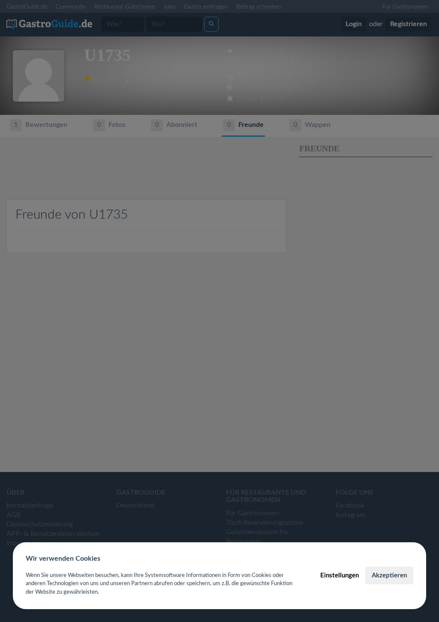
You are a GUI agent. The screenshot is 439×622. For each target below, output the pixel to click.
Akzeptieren (389, 575)
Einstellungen (339, 575)
